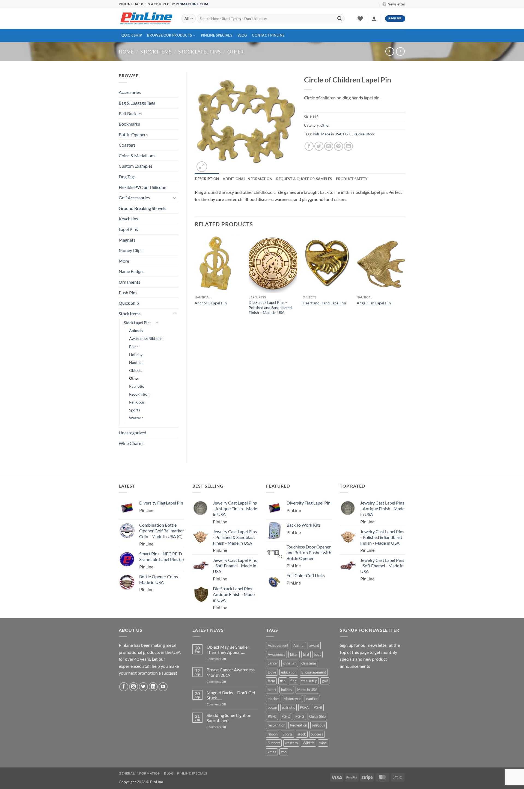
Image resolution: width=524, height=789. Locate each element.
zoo (284, 752)
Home (126, 52)
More (124, 260)
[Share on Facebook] (309, 146)
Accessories (130, 92)
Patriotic (136, 386)
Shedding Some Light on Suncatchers (229, 718)
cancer (273, 663)
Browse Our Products (169, 35)
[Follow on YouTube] (163, 686)
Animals (136, 330)
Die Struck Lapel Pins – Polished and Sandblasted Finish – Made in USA (270, 307)
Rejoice (359, 134)
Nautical (136, 362)
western (291, 743)
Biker (133, 346)
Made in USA (331, 134)
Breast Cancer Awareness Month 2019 (231, 672)
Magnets (127, 239)
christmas (309, 663)
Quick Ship (131, 35)
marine (273, 698)
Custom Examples (136, 165)
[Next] (405, 280)
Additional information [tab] (247, 179)
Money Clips (130, 250)
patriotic (288, 707)
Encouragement (313, 672)
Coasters (127, 144)
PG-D (285, 716)
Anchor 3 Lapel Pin (211, 303)
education (288, 672)
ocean (272, 707)
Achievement (278, 645)
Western (136, 418)
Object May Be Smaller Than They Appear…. (228, 649)
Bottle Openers (133, 134)
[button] (394, 4)
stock (370, 134)
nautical (312, 698)
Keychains (128, 218)
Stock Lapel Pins (199, 52)
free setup (309, 681)
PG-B (318, 707)
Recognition (139, 394)
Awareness (276, 654)
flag (293, 681)
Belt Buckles (130, 113)
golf (325, 681)
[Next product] (389, 51)
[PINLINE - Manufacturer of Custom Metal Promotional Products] (146, 18)
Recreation (298, 725)
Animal (298, 645)
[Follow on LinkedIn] (153, 686)
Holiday (135, 354)
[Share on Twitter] (318, 146)
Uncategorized (132, 432)
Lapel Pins (128, 229)
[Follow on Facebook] (123, 686)
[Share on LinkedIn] (348, 146)
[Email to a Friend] (328, 146)
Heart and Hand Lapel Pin (324, 303)
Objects (135, 370)
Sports (134, 410)
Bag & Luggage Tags (137, 102)
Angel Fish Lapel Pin (374, 303)
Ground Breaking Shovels (142, 208)
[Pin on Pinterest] (338, 146)
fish (282, 681)
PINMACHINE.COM (192, 4)
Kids (316, 134)
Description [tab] (207, 179)
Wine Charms (131, 443)
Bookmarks (129, 123)
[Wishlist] (360, 19)
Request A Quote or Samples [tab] (304, 179)
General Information (140, 773)
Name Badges (131, 271)
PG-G (299, 716)
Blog (242, 35)
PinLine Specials (216, 35)
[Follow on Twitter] (143, 686)
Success (317, 734)
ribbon (273, 734)
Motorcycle (292, 698)
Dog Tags (127, 176)
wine (323, 743)
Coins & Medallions (137, 155)
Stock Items (156, 52)
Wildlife (308, 743)
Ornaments (129, 281)
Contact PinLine (268, 35)
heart (272, 689)
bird (306, 654)
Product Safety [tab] (352, 179)
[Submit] (339, 18)
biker (294, 654)
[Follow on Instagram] (133, 686)
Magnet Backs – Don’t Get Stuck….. (231, 695)
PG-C (347, 134)
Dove (272, 672)
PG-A (304, 707)
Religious (137, 402)
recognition (276, 725)
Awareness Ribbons (145, 338)
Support (274, 743)
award (314, 645)
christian (289, 663)
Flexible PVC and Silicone (142, 187)
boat (317, 654)
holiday (286, 689)
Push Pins (128, 292)
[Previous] (195, 280)
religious (318, 725)
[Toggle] (175, 197)
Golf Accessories (134, 197)
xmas (272, 752)
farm (271, 681)
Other (235, 52)
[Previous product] (400, 51)
